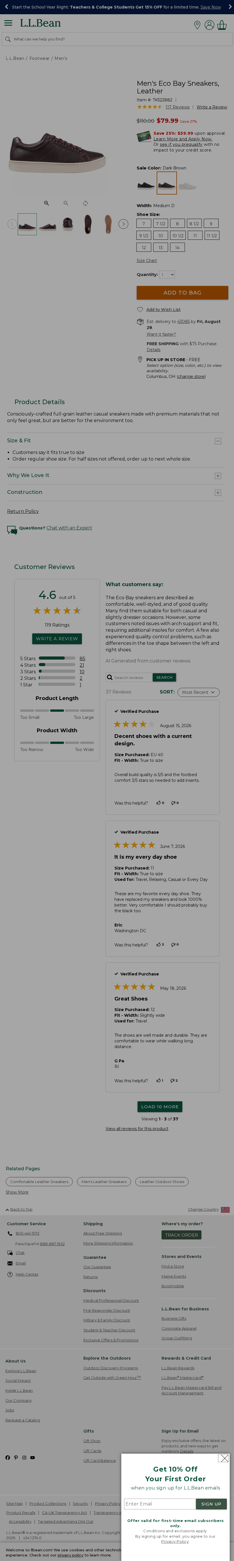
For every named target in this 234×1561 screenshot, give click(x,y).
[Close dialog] (223, 1458)
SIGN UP (211, 1504)
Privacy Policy (175, 1541)
